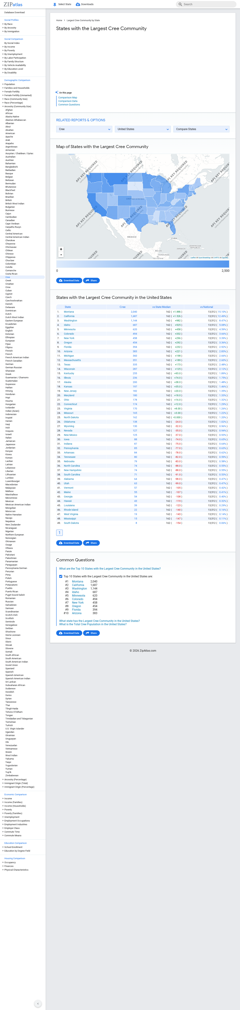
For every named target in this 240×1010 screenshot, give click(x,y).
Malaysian (10, 488)
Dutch (8, 314)
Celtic (8, 230)
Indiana (68, 443)
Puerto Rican (11, 591)
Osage (8, 544)
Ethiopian (10, 337)
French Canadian (13, 360)
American (10, 133)
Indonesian (11, 414)
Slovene (9, 648)
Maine (67, 492)
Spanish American (14, 675)
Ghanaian (10, 370)
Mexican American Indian (18, 504)
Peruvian (9, 571)
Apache (9, 136)
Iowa (66, 439)
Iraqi (7, 424)
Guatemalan (11, 380)
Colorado (69, 333)
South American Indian (16, 661)
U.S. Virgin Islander (14, 728)
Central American (13, 233)
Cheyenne (10, 243)
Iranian (8, 421)
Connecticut (70, 404)
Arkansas (69, 452)
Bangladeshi (11, 166)
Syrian (8, 698)
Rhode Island (71, 509)
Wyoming (69, 426)
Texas (67, 364)
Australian (10, 156)
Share (94, 280)
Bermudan (10, 183)
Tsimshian (10, 722)
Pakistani (10, 554)
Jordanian (10, 447)
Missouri (68, 413)
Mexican (9, 501)
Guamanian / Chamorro (16, 377)
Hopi (7, 397)
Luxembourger (12, 481)
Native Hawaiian (13, 514)
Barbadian (10, 170)
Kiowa (8, 454)
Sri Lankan (10, 681)
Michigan (69, 355)
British (8, 200)
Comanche (10, 270)
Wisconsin (69, 369)
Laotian (9, 461)
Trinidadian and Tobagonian (19, 718)
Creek (8, 280)
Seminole (10, 621)
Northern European (14, 534)
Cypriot (8, 294)
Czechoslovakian (13, 300)
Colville (8, 267)
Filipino (8, 347)
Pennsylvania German (16, 568)
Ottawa (9, 548)
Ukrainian (10, 735)
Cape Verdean (12, 223)
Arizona (68, 351)
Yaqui (8, 762)
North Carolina (72, 465)
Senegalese (11, 625)
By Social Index (12, 43)
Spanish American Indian (17, 678)
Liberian (9, 471)
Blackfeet (10, 190)
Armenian (10, 150)
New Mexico (70, 435)
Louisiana (69, 505)
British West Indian (14, 203)
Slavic (8, 641)
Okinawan (10, 541)
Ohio (66, 399)
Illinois (67, 377)
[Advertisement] (99, 62)
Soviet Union (11, 665)
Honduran (10, 394)
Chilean (9, 250)
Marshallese (11, 494)
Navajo (8, 518)
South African (12, 655)
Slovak (8, 645)
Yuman (8, 768)
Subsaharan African (15, 685)
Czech (8, 297)
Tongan (9, 715)
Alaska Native (12, 116)
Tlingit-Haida (11, 708)
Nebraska (69, 461)
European (10, 340)
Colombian (10, 263)
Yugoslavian (11, 765)
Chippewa (10, 257)
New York (69, 338)
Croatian (9, 284)
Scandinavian (12, 611)
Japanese (10, 444)
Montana (69, 311)
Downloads (87, 4)
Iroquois (9, 431)
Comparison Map (67, 97)
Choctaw (9, 260)
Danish (8, 304)
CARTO (216, 258)
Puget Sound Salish (15, 595)
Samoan (9, 608)
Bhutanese (10, 187)
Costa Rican (11, 273)
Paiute (8, 551)
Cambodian (11, 217)
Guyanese (10, 384)
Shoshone (10, 631)
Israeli (8, 434)
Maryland (69, 395)
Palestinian (11, 558)
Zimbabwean (11, 775)
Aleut (8, 126)
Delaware (10, 307)
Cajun (8, 213)
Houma (9, 401)
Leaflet (193, 258)
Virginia (68, 408)
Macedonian (11, 484)
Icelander (10, 407)
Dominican (10, 310)
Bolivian (9, 193)
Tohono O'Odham (13, 712)
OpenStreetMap (204, 258)
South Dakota (71, 523)
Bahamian (10, 163)
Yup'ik (8, 772)
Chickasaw (11, 247)
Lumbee (9, 477)
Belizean (9, 180)
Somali (8, 651)
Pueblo (8, 588)
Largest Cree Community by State (83, 20)
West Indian (11, 755)
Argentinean (11, 146)
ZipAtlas (225, 258)
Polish (8, 578)
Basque (9, 173)
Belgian (9, 176)
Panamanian (11, 561)
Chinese (9, 253)
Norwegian (10, 538)
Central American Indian (17, 237)
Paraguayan (11, 564)
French (8, 354)
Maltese (9, 491)
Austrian (9, 160)
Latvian (9, 464)
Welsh (8, 752)
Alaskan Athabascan (15, 120)
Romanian (10, 598)
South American (13, 658)
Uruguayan (10, 738)
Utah (66, 483)
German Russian (13, 367)
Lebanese (10, 467)
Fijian (8, 344)
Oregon (68, 342)
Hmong (9, 391)
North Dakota (71, 417)
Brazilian (9, 197)
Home (59, 20)
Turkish (9, 725)
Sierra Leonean (12, 635)
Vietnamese (11, 748)
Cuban (8, 290)
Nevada (68, 430)
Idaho (67, 325)
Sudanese (10, 688)
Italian (8, 437)
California (69, 316)
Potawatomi (11, 585)
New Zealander (13, 524)
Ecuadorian (11, 324)
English (9, 330)
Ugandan (9, 732)
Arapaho (9, 143)
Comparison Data (67, 101)
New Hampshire (72, 470)
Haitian (8, 387)
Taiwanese (10, 702)
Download (222, 150)
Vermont (68, 487)
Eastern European (14, 320)
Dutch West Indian (14, 317)
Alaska (67, 382)
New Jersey (70, 391)
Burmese (9, 210)
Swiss (8, 695)
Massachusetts (72, 360)
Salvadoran (11, 605)
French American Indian (17, 357)
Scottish (9, 618)
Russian (9, 601)
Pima (8, 574)
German (9, 364)
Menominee (11, 498)
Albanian (9, 123)
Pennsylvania (71, 448)
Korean (8, 457)
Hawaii (68, 501)
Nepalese (10, 521)
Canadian (10, 220)
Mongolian (10, 508)
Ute (7, 742)
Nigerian (9, 531)
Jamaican (10, 441)
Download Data (71, 280)
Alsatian (9, 130)
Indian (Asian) (12, 411)
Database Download (14, 12)
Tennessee (69, 457)
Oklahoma (69, 421)
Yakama (9, 758)
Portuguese (11, 581)
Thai (7, 705)
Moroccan (10, 511)
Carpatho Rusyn (13, 227)
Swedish (9, 692)
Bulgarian (10, 207)
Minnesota (70, 329)
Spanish (9, 671)
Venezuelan (11, 745)
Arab (7, 140)
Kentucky (69, 373)
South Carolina (72, 474)
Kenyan (9, 451)
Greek (8, 374)
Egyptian (9, 327)
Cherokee (10, 240)
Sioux (8, 638)
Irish (7, 427)
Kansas (68, 386)
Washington (70, 320)
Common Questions (69, 104)
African (9, 113)
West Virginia (71, 514)
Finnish (9, 350)
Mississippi (70, 518)
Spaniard (9, 668)
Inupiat (8, 417)
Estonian (9, 334)
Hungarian (10, 404)
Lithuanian (10, 474)
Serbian (9, 628)
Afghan (9, 110)
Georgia (68, 496)
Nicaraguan (11, 528)
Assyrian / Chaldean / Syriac (19, 153)
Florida (68, 347)
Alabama (69, 479)
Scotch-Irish (11, 615)
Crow (8, 287)
